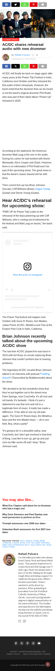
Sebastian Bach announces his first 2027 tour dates (26, 530)
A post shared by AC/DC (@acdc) (27, 307)
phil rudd (46, 545)
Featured (45, 543)
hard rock (7, 545)
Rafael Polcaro (22, 55)
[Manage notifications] (47, 664)
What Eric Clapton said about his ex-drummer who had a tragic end (26, 507)
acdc (22, 541)
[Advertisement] (27, 127)
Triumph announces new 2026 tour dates (24, 523)
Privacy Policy (13, 654)
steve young (8, 547)
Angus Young (42, 189)
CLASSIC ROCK (18, 543)
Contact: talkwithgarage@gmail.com (27, 652)
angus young (32, 541)
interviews (18, 545)
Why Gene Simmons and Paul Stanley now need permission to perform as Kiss (25, 516)
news (38, 545)
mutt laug (30, 545)
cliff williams (33, 543)
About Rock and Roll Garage (37, 654)
